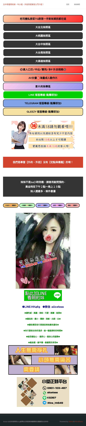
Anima (70, 421)
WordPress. (79, 421)
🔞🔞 (43, 69)
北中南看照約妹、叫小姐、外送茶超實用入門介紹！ (23, 4)
